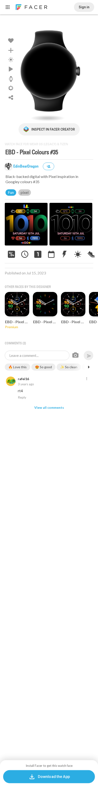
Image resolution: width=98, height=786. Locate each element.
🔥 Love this (17, 367)
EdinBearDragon (26, 166)
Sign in (84, 7)
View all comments (49, 407)
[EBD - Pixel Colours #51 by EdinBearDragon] (73, 304)
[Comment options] (86, 379)
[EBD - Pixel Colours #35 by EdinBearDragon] (49, 71)
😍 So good (43, 367)
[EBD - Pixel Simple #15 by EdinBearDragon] (45, 304)
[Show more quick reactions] (88, 367)
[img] (8, 166)
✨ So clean (68, 367)
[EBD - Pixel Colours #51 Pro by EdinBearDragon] (17, 304)
